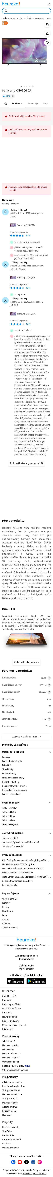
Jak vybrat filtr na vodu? (13, 846)
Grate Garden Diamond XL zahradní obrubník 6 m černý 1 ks (26, 876)
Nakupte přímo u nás (11, 1053)
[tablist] (26, 103)
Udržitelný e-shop (10, 1147)
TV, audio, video (16, 18)
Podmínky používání (11, 1004)
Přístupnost (7, 1029)
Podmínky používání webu (34, 1173)
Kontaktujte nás (26, 959)
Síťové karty (7, 769)
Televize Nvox (8, 816)
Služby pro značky (10, 1098)
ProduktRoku (8, 1135)
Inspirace (6, 1143)
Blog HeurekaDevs (10, 1021)
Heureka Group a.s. (33, 1170)
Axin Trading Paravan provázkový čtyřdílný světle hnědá (26, 860)
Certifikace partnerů (11, 1139)
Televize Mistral (9, 812)
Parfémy (6, 903)
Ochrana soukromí (10, 1061)
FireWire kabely (9, 773)
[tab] (17, 103)
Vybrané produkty (12, 855)
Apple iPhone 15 (9, 898)
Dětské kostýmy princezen (14, 790)
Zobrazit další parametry (26, 736)
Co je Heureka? (9, 996)
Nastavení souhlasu (11, 1057)
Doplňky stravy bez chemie (14, 786)
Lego (4, 915)
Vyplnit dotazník (26, 968)
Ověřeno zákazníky (10, 1127)
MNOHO (14, 305)
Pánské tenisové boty (12, 761)
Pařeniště (6, 765)
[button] (17, 104)
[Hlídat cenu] (47, 33)
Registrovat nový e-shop (13, 1086)
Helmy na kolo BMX (10, 781)
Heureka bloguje (9, 1016)
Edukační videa (9, 1111)
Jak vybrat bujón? (10, 838)
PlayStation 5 (8, 911)
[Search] (5, 103)
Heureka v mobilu (10, 1045)
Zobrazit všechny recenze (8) (26, 463)
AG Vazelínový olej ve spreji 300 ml (17, 872)
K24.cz (13, 216)
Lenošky (6, 757)
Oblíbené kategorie (13, 752)
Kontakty (6, 1000)
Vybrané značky (11, 803)
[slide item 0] (33, 86)
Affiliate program (9, 1106)
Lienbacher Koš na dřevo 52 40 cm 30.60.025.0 (22, 868)
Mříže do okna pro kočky (13, 777)
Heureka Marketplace (12, 1094)
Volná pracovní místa (11, 1008)
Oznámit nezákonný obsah (14, 1025)
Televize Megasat (10, 824)
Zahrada (6, 919)
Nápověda (6, 1115)
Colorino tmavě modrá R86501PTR (17, 880)
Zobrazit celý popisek (26, 662)
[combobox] (26, 11)
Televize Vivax (8, 820)
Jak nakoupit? (8, 1041)
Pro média (6, 1012)
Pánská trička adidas (11, 794)
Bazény (5, 907)
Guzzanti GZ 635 (9, 885)
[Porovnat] (47, 24)
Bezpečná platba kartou (13, 1065)
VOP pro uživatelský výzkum (15, 1070)
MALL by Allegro (17, 269)
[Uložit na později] (47, 43)
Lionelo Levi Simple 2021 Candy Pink (18, 864)
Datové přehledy (10, 1102)
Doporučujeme (10, 893)
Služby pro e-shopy (11, 1090)
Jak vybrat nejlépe (12, 833)
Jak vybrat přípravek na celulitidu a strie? (20, 842)
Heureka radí (8, 1049)
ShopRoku (7, 1131)
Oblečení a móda (9, 927)
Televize (29, 18)
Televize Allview (9, 808)
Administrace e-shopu (12, 1082)
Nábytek (6, 923)
